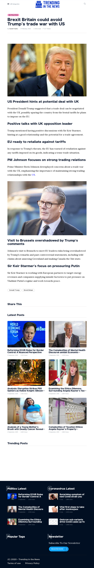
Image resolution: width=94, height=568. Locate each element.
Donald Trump (14, 290)
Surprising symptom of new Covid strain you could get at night (72, 496)
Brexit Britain (28, 290)
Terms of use (14, 563)
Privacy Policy (32, 563)
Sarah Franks (13, 29)
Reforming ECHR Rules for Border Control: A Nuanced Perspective (30, 496)
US (33, 174)
